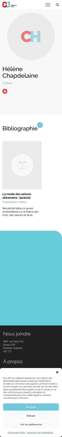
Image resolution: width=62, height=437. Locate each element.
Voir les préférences (31, 424)
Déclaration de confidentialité (40, 432)
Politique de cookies (16, 432)
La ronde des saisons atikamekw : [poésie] (16, 195)
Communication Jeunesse (9, 5)
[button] (57, 372)
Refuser (31, 415)
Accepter (31, 407)
